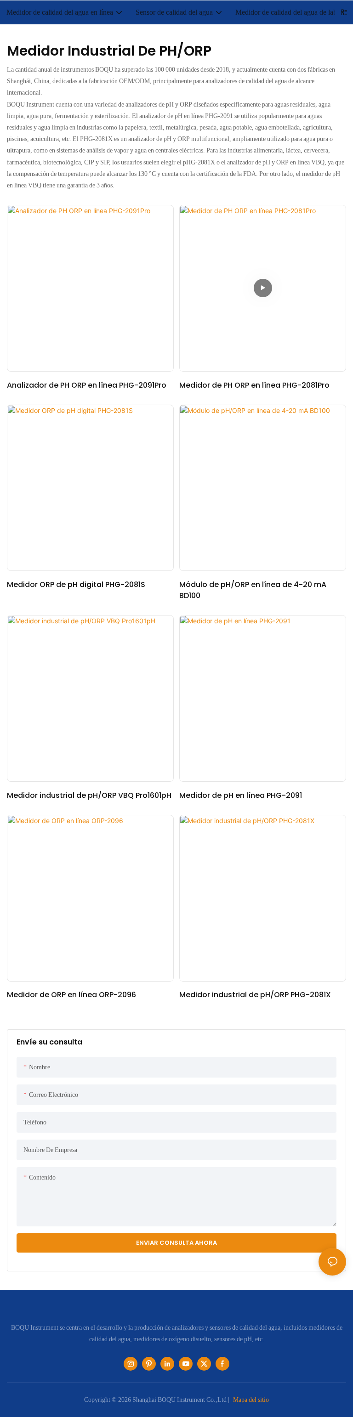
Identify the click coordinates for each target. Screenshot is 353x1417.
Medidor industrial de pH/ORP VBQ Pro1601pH (89, 795)
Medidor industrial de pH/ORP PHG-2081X (255, 994)
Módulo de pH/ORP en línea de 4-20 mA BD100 (252, 590)
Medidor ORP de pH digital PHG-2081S (76, 584)
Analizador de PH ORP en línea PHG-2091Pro (86, 385)
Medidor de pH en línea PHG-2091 (240, 795)
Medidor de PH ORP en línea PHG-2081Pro (254, 385)
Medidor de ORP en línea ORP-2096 (71, 994)
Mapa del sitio (251, 1399)
